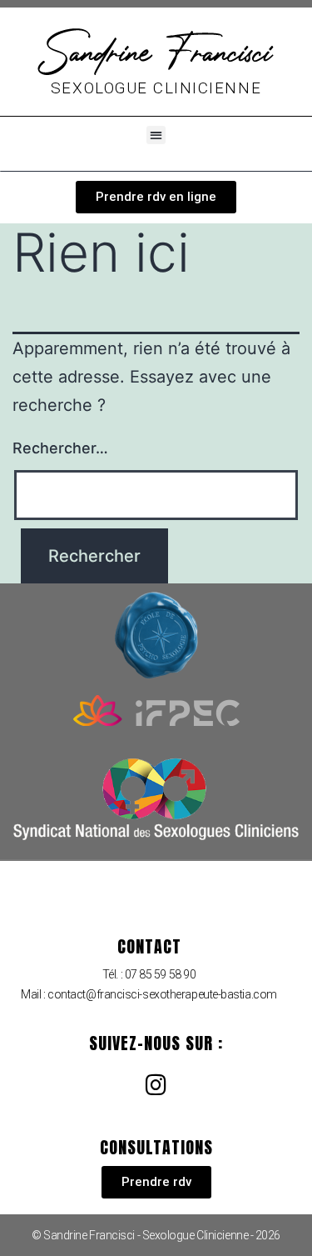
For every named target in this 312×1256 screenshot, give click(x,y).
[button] (156, 135)
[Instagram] (156, 1085)
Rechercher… (60, 448)
